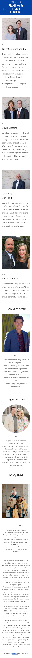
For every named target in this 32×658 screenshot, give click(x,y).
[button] (4, 8)
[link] (16, 9)
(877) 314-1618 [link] (16, 2)
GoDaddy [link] (15, 653)
